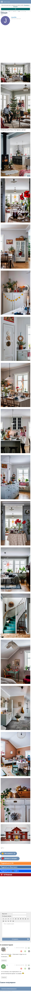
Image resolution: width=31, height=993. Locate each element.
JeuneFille (13, 17)
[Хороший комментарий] (25, 951)
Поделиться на (10, 871)
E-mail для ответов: (6, 916)
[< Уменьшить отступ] (20, 919)
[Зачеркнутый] (13, 919)
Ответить (4, 960)
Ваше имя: (4, 913)
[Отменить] (3, 919)
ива (7, 965)
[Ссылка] (6, 921)
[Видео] (28, 919)
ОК (15, 9)
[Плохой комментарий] (21, 951)
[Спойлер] (8, 921)
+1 (28, 948)
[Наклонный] (11, 919)
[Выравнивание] (11, 921)
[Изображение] (25, 919)
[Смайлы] (13, 921)
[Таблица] (3, 921)
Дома (2, 14)
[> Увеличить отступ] (23, 919)
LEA (7, 947)
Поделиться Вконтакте (9, 867)
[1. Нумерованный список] (18, 919)
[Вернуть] (6, 919)
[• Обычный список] (15, 919)
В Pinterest (8, 875)
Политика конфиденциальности (8, 988)
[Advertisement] (15, 41)
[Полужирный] (8, 919)
